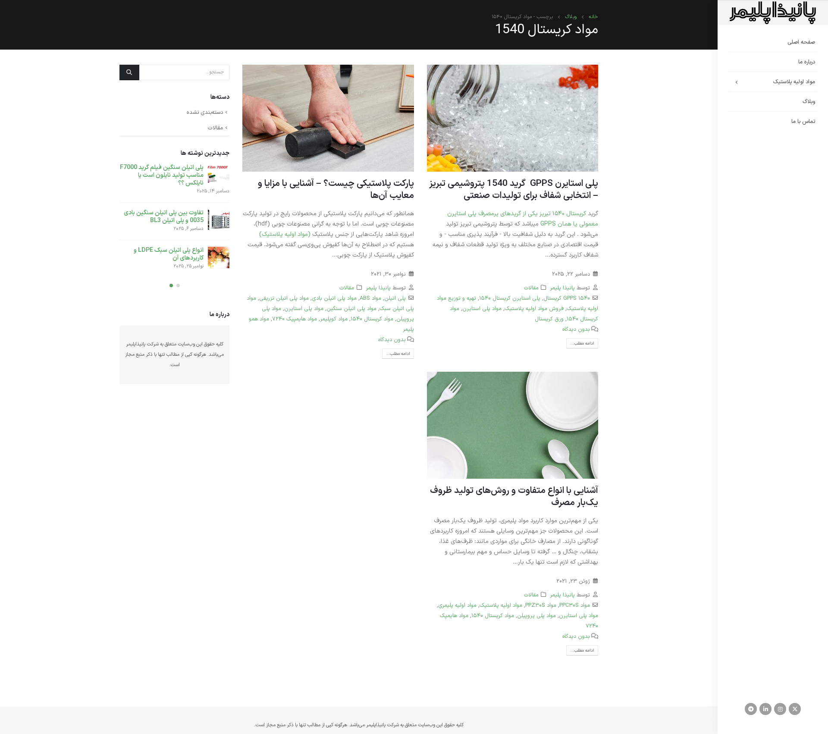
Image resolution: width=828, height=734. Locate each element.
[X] (795, 709)
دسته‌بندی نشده (205, 112)
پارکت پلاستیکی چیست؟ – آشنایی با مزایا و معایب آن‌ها (336, 189)
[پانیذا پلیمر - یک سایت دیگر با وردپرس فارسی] (773, 12)
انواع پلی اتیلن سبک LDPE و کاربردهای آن (169, 254)
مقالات (531, 288)
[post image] (513, 118)
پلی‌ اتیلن (395, 298)
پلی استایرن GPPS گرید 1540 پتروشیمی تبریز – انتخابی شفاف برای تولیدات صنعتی (513, 189)
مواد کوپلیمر (334, 319)
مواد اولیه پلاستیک (794, 82)
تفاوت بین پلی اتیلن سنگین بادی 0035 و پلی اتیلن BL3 (164, 216)
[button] (178, 285)
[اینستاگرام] (780, 709)
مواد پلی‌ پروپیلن (536, 616)
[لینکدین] (765, 709)
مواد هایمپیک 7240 (294, 319)
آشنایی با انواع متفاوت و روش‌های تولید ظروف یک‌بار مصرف (514, 496)
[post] (218, 174)
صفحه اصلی (801, 42)
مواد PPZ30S (540, 605)
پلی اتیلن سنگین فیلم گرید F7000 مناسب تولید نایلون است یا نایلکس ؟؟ (162, 175)
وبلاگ (809, 101)
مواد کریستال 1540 (372, 319)
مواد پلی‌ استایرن (482, 308)
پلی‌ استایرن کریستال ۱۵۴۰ (509, 298)
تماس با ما (803, 121)
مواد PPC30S (574, 605)
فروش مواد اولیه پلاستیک (534, 308)
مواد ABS (370, 298)
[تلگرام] (751, 709)
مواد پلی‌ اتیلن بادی (334, 298)
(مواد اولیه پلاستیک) (284, 234)
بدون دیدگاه (576, 329)
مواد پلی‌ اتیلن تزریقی (284, 298)
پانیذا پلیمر (562, 288)
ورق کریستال (549, 319)
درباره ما (806, 62)
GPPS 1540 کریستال (566, 298)
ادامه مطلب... (582, 343)
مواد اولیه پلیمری (457, 605)
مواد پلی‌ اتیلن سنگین (351, 308)
